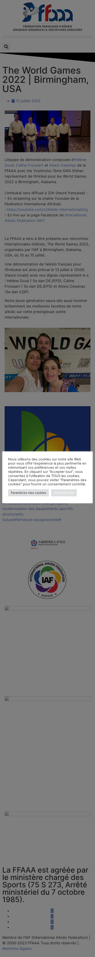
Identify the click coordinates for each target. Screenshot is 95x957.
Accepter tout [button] (64, 493)
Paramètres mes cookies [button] (28, 493)
